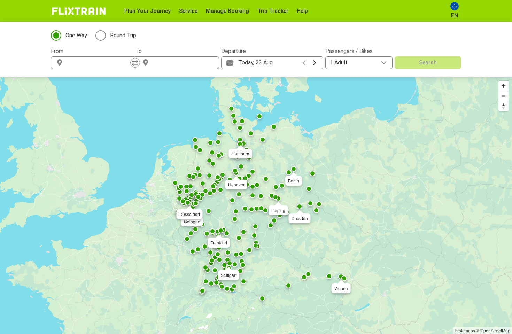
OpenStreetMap (495, 330)
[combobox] (99, 63)
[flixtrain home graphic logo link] (78, 11)
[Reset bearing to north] (503, 106)
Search (428, 62)
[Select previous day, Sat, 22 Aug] (304, 63)
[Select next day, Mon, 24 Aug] (314, 63)
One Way (76, 35)
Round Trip (123, 35)
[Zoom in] (503, 86)
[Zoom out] (503, 96)
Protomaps (465, 330)
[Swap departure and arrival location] (135, 63)
